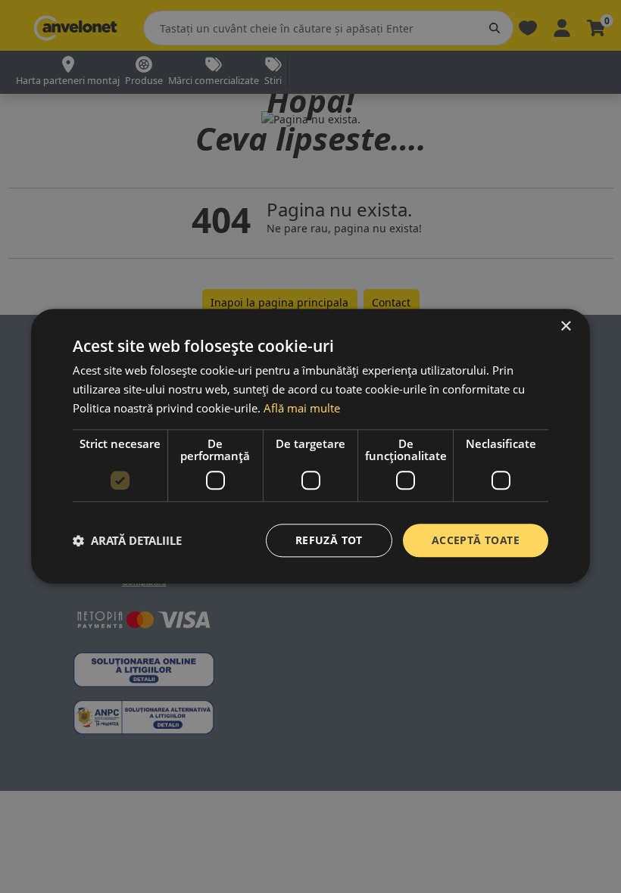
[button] (127, 540)
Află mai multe (302, 407)
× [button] (565, 326)
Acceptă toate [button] (476, 540)
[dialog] (310, 446)
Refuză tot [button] (329, 540)
